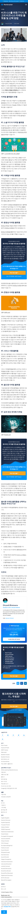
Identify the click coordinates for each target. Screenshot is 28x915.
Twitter (18, 735)
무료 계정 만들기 (14, 272)
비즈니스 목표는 (21, 555)
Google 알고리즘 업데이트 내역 (9, 788)
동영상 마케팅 (17, 285)
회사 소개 (3, 889)
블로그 (3, 776)
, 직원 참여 (17, 72)
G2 (2, 739)
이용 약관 (3, 794)
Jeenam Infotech (10, 618)
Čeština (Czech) (5, 847)
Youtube (7, 735)
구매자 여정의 (21, 318)
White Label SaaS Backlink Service (9, 770)
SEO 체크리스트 (5, 759)
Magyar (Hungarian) (6, 859)
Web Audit (4, 752)
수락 (4, 912)
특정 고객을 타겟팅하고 (12, 90)
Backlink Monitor (5, 757)
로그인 (19, 276)
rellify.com (7, 312)
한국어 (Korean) (5, 877)
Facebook (2, 735)
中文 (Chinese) (4, 843)
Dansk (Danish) (5, 850)
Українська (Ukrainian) (7, 875)
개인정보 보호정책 (6, 796)
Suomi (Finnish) (5, 857)
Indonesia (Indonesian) (6, 861)
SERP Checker (4, 750)
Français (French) (5, 824)
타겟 (8, 79)
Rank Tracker (4, 745)
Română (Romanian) (6, 868)
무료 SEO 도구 (4, 783)
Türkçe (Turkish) (5, 841)
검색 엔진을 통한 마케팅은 (8, 484)
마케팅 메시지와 (5, 130)
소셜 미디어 (15, 327)
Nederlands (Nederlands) (7, 831)
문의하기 (3, 886)
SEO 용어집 (4, 779)
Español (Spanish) (5, 822)
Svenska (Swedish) (5, 838)
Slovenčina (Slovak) (6, 870)
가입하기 (3, 805)
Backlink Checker (5, 754)
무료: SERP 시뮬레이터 (7, 763)
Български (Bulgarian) (6, 845)
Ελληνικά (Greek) (5, 852)
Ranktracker (7, 5)
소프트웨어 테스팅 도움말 (12, 153)
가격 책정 (3, 807)
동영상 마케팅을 (5, 232)
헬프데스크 (4, 812)
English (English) (5, 817)
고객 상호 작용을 (20, 79)
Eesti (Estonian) (5, 854)
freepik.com (7, 434)
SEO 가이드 (4, 781)
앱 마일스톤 (4, 809)
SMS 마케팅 (6, 392)
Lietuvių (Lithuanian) (6, 864)
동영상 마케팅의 (10, 228)
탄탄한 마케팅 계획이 (12, 51)
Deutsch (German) (5, 820)
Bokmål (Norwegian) (6, 880)
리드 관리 (21, 392)
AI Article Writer (5, 761)
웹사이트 (9, 394)
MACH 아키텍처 (5, 213)
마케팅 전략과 (7, 546)
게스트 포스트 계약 (6, 786)
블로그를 (6, 201)
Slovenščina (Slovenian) (7, 873)
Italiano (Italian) (5, 827)
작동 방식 (3, 772)
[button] (26, 4)
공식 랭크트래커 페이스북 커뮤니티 (13, 735)
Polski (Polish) (4, 834)
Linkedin (24, 735)
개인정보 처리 (7, 906)
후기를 (18, 335)
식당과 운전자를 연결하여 (18, 375)
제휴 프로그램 (4, 774)
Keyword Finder (5, 747)
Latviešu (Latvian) (5, 866)
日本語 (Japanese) (5, 829)
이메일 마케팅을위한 (14, 204)
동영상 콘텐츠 (5, 226)
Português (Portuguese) (7, 836)
